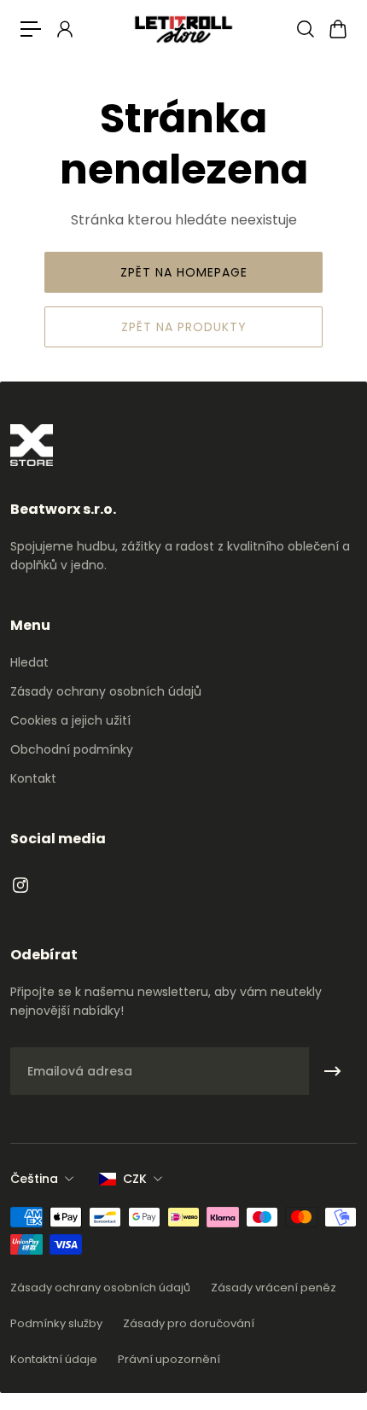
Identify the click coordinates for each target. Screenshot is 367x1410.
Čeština (34, 1178)
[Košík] (337, 29)
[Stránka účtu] (64, 29)
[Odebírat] (333, 1071)
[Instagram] (20, 885)
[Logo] (183, 28)
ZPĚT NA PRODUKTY (184, 326)
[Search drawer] (304, 29)
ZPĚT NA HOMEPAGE (184, 272)
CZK (135, 1178)
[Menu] (31, 29)
